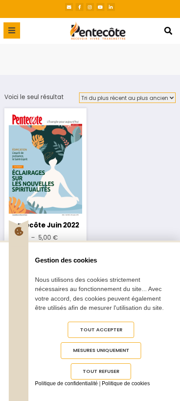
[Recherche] (168, 31)
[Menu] (11, 30)
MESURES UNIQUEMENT (101, 350)
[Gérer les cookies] (18, 231)
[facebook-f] (79, 7)
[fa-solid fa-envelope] (69, 7)
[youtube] (100, 7)
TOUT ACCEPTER (101, 329)
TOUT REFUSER (101, 371)
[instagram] (90, 7)
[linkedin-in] (111, 7)
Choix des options (45, 163)
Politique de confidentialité (66, 383)
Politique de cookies (126, 383)
